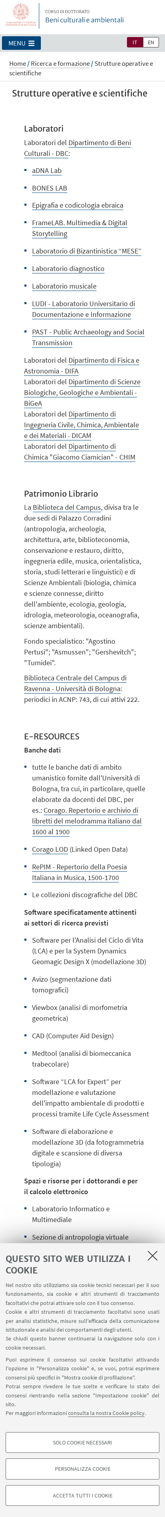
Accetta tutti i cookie (83, 1495)
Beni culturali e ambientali (84, 16)
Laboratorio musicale (64, 286)
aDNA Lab (47, 170)
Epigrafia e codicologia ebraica (77, 205)
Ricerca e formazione (60, 63)
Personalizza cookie (83, 1468)
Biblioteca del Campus (67, 507)
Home (17, 63)
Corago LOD (50, 849)
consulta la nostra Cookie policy (106, 1413)
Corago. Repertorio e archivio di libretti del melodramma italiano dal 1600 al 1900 (87, 821)
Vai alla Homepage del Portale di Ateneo (21, 16)
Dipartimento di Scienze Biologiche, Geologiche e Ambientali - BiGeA (82, 392)
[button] (21, 43)
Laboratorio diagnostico (68, 268)
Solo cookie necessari (82, 1442)
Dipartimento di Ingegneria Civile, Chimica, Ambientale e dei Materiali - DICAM (81, 424)
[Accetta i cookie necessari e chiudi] (152, 1255)
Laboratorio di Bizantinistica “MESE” (86, 250)
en (151, 42)
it (135, 42)
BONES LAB (49, 188)
